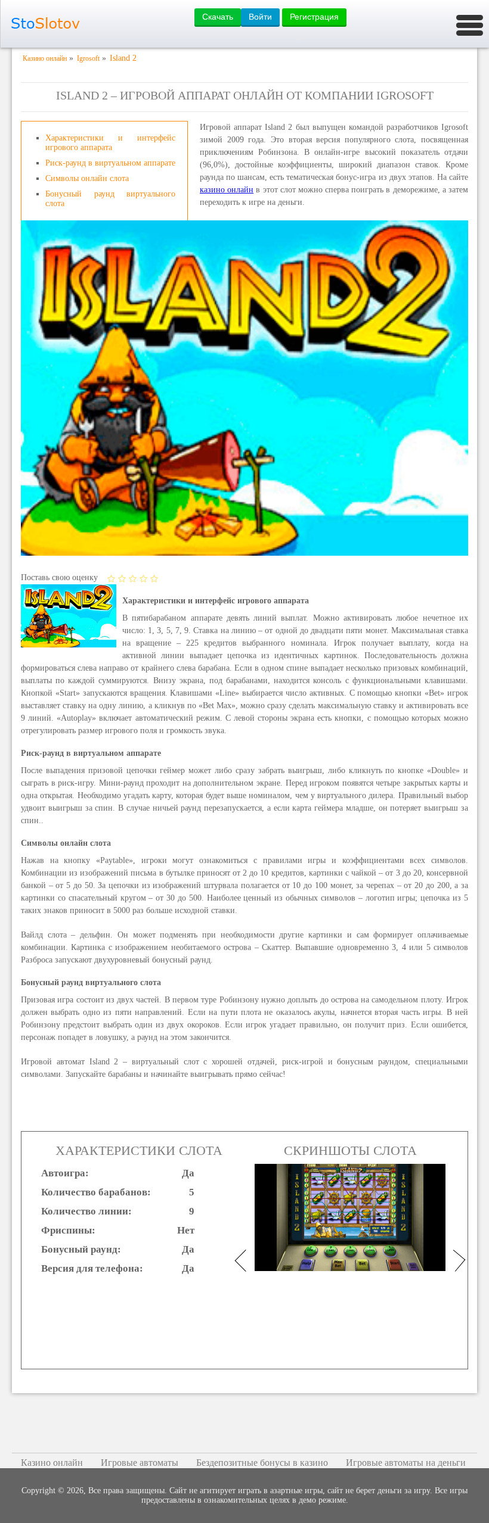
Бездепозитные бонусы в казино (262, 1462)
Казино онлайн (52, 1462)
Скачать (217, 16)
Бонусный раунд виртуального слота (110, 198)
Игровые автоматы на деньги (406, 1462)
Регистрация (314, 16)
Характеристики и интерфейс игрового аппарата (110, 142)
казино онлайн (226, 189)
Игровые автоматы (139, 1462)
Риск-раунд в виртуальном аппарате (110, 162)
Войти (260, 16)
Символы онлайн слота (87, 178)
